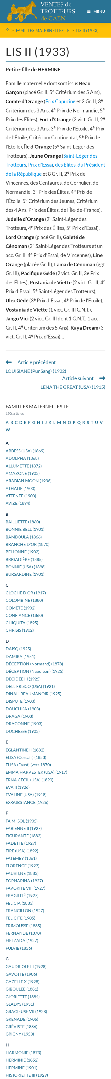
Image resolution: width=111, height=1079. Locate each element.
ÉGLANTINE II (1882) (25, 749)
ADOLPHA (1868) (22, 458)
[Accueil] (7, 30)
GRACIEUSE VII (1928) (26, 1011)
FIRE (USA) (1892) (22, 850)
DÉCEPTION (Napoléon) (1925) (34, 671)
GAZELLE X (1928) (22, 981)
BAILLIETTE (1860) (23, 521)
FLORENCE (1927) (22, 865)
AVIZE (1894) (18, 503)
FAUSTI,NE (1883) (22, 873)
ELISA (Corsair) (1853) (26, 757)
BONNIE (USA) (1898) (26, 566)
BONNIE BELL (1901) (25, 529)
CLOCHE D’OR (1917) (26, 592)
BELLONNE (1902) (22, 551)
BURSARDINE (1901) (25, 574)
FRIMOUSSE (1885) (23, 925)
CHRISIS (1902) (20, 630)
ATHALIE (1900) (20, 488)
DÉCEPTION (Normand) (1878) (34, 663)
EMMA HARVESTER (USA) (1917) (36, 772)
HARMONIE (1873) (23, 1052)
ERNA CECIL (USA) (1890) (29, 779)
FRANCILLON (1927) (25, 910)
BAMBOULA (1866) (24, 536)
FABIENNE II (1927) (24, 828)
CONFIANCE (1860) (24, 615)
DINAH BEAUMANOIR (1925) (33, 693)
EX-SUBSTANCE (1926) (27, 802)
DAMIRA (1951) (20, 656)
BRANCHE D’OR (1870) (27, 544)
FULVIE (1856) (19, 948)
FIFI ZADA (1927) (22, 940)
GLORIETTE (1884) (23, 996)
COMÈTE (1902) (21, 607)
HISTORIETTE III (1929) (27, 1075)
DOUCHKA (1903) (23, 708)
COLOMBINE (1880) (24, 600)
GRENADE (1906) (22, 1019)
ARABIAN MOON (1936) (29, 480)
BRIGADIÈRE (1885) (24, 559)
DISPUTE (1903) (20, 701)
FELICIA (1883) (19, 903)
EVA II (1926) (18, 787)
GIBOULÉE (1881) (22, 988)
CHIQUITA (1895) (22, 622)
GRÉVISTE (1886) (21, 1026)
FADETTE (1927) (21, 843)
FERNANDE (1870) (23, 933)
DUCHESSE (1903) (23, 731)
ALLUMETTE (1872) (24, 465)
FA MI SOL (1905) (22, 820)
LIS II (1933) (87, 30)
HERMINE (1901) (21, 1067)
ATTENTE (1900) (21, 495)
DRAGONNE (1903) (24, 723)
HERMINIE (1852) (22, 1059)
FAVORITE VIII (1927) (25, 888)
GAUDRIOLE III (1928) (26, 966)
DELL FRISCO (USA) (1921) (30, 686)
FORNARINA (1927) (24, 880)
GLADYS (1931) (20, 1004)
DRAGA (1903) (19, 716)
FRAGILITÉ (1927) (22, 895)
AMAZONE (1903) (23, 473)
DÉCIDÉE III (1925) (23, 678)
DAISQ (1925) (18, 648)
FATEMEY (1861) (21, 858)
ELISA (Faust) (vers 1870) (28, 764)
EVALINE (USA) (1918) (26, 794)
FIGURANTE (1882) (23, 835)
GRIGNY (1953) (20, 1033)
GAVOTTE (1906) (21, 974)
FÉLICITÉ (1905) (20, 917)
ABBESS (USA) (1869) (25, 450)
